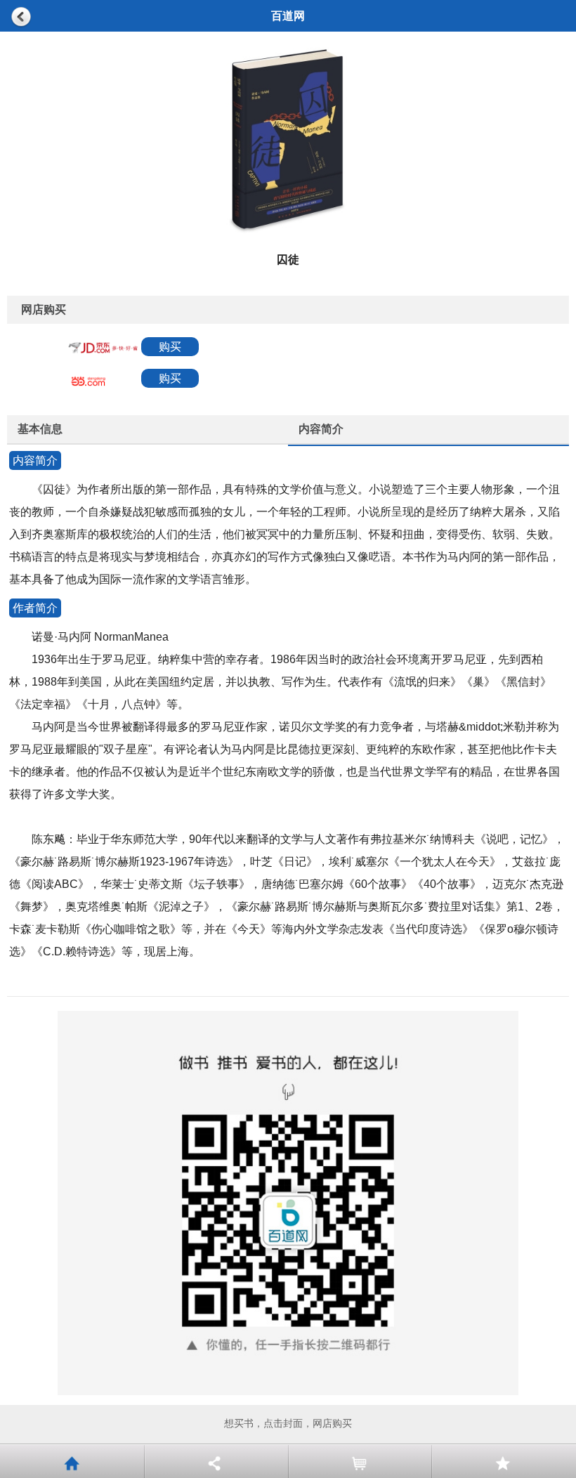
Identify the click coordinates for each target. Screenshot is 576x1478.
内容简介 (321, 429)
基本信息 (40, 429)
